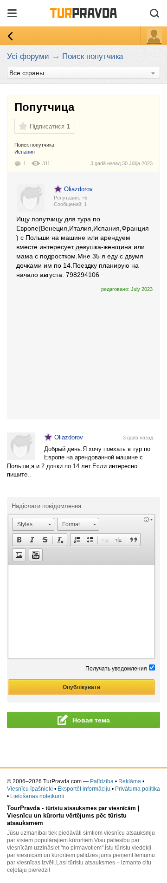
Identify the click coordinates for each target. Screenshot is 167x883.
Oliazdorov (78, 189)
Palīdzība (102, 781)
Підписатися (47, 126)
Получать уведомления (116, 668)
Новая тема (91, 720)
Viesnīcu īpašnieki (30, 789)
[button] (33, 524)
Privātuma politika (137, 789)
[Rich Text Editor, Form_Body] (81, 611)
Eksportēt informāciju (84, 789)
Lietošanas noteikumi (37, 796)
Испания (24, 152)
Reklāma (129, 781)
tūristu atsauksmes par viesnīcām (90, 808)
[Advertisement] (83, 351)
